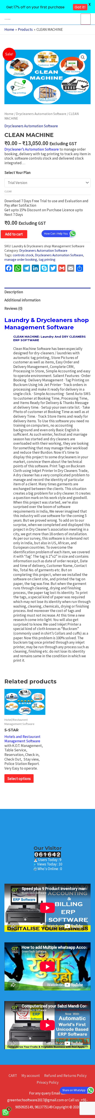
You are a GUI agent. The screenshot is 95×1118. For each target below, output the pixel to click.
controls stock (23, 255)
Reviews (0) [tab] (13, 308)
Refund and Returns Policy (65, 1075)
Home (8, 114)
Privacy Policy (48, 1082)
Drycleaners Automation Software (41, 114)
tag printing (47, 259)
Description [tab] (13, 292)
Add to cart (14, 234)
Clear (8, 191)
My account (30, 1075)
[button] (83, 57)
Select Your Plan (17, 172)
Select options (19, 778)
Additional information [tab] (22, 300)
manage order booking (20, 259)
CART (13, 1075)
